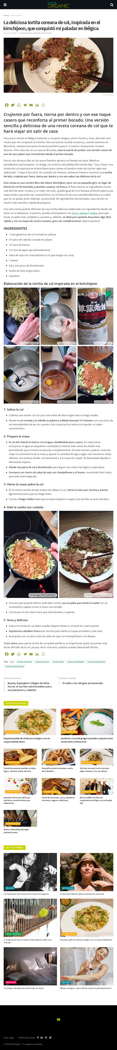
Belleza (9, 888)
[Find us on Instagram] (46, 1037)
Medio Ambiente (13, 934)
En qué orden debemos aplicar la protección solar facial (82, 894)
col (12, 661)
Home (6, 15)
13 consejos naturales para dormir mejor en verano (24, 988)
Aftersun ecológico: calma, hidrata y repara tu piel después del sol (85, 988)
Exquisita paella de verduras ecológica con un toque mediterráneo (86, 940)
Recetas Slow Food (42, 33)
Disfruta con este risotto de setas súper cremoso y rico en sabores (94, 769)
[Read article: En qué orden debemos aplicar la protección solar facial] (86, 872)
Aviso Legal (9, 1037)
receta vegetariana (14, 666)
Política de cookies (27, 1037)
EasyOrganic (15, 1044)
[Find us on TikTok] (50, 1037)
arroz (75, 213)
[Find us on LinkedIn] (42, 1037)
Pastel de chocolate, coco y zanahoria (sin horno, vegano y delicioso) (58, 799)
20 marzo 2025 (10, 33)
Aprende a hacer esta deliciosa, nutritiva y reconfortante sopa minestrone (17, 800)
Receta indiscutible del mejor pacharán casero (16, 831)
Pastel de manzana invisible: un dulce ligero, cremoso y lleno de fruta (20, 769)
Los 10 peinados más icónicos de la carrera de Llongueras (26, 894)
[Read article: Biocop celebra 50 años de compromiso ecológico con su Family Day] (96, 786)
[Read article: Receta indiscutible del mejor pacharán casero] (20, 818)
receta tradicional (96, 661)
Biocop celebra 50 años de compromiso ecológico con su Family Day (96, 800)
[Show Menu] (5, 4)
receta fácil (58, 661)
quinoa (83, 213)
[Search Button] (111, 4)
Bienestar (11, 982)
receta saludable (75, 661)
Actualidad (68, 888)
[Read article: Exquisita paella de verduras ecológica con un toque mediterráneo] (30, 722)
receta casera (42, 661)
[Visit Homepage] (58, 5)
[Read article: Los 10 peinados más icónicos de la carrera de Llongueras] (30, 872)
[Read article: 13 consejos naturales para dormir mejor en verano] (30, 966)
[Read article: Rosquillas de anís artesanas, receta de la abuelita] (58, 757)
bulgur (94, 213)
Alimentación (16, 15)
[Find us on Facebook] (38, 1037)
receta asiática (24, 661)
